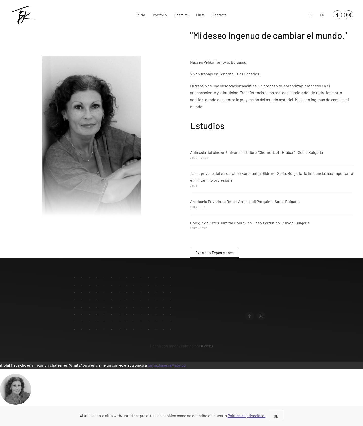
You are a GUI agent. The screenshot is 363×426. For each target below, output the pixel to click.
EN (322, 14)
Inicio (140, 14)
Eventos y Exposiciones (214, 252)
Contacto (219, 14)
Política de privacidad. (246, 415)
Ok (276, 416)
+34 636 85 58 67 (265, 302)
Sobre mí (181, 14)
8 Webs (207, 345)
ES (310, 14)
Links (200, 14)
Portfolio (160, 14)
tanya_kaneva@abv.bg (167, 365)
